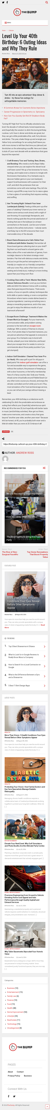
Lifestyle (10, 1016)
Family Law (11, 996)
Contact (20, 1072)
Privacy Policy (14, 1076)
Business (10, 988)
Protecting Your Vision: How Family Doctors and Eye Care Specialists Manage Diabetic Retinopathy (25, 789)
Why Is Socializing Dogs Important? (24, 493)
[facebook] (7, 2)
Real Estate (11, 1020)
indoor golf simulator (29, 362)
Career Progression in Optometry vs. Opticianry (24, 112)
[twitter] (3, 2)
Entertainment (11, 840)
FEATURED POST (10, 565)
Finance (10, 1000)
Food (9, 1004)
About (10, 1072)
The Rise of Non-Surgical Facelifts (10, 553)
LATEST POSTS (10, 697)
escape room (35, 326)
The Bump (10, 1105)
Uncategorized (13, 1028)
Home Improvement (13, 892)
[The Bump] (25, 16)
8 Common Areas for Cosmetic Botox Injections (24, 108)
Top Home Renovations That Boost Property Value (37, 554)
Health (11, 594)
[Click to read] (25, 485)
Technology (12, 1024)
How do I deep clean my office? (22, 516)
